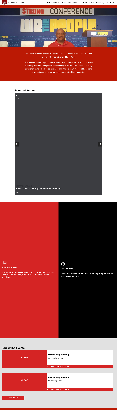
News (55, 2)
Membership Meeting (58, 354)
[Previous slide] (17, 144)
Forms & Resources (95, 2)
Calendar (64, 2)
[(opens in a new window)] (29, 270)
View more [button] (13, 398)
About (48, 2)
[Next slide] (100, 144)
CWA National (73, 2)
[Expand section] (51, 2)
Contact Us (83, 2)
